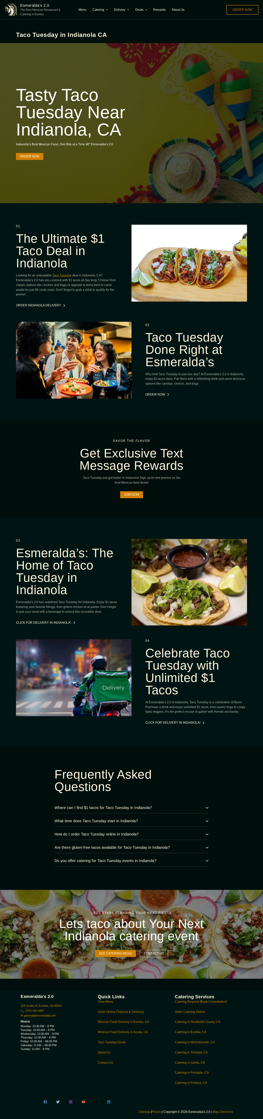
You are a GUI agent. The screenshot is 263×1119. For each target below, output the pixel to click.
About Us (178, 9)
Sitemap (144, 1111)
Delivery (119, 9)
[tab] (131, 807)
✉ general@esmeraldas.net (38, 1015)
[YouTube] (83, 1102)
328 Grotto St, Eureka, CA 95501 (41, 1005)
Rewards (159, 9)
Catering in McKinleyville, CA (195, 1042)
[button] (106, 9)
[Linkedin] (109, 1102)
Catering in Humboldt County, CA (197, 1021)
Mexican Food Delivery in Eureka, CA (123, 1021)
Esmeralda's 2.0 (34, 5)
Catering (98, 9)
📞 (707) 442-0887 (32, 1010)
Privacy (157, 1111)
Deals (139, 9)
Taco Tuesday (61, 275)
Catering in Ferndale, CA (192, 1072)
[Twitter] (58, 1102)
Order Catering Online (190, 1011)
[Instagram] (70, 1102)
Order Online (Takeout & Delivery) (121, 1011)
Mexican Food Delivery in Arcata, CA (123, 1032)
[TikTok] (96, 1102)
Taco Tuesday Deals (112, 1042)
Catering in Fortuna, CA (191, 1082)
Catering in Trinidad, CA (191, 1052)
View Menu (105, 1001)
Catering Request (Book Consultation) (201, 1001)
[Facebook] (45, 1102)
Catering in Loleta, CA (190, 1062)
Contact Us (105, 1062)
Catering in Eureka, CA (190, 1032)
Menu (82, 9)
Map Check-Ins (223, 1111)
